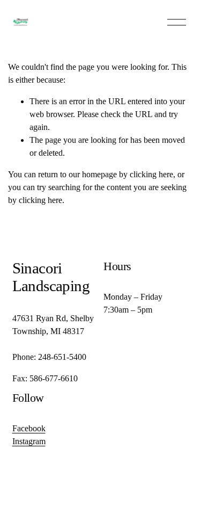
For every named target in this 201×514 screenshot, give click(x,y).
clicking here (151, 174)
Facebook (29, 428)
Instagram (29, 441)
